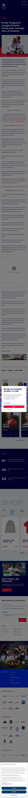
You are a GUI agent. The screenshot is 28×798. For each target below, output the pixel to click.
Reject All (14, 791)
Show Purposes (14, 795)
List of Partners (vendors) (6, 783)
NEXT (14, 406)
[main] (14, 780)
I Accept (14, 788)
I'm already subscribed (8, 409)
